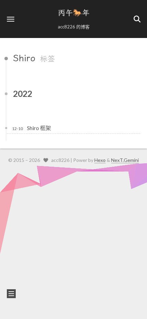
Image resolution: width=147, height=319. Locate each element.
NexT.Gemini (125, 160)
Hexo (100, 160)
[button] (10, 19)
